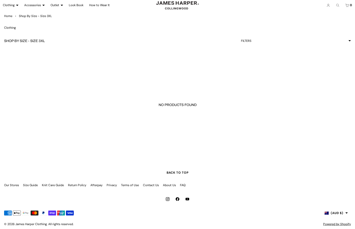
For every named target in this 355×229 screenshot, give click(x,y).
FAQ (183, 185)
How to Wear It (99, 5)
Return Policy (77, 185)
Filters (246, 41)
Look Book (76, 5)
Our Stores (11, 185)
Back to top (178, 173)
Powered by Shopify (337, 224)
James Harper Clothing (31, 224)
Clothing (9, 5)
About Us (169, 185)
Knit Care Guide (53, 185)
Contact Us (151, 185)
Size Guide (30, 185)
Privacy (112, 185)
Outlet (55, 5)
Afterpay (96, 185)
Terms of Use (130, 185)
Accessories (32, 5)
